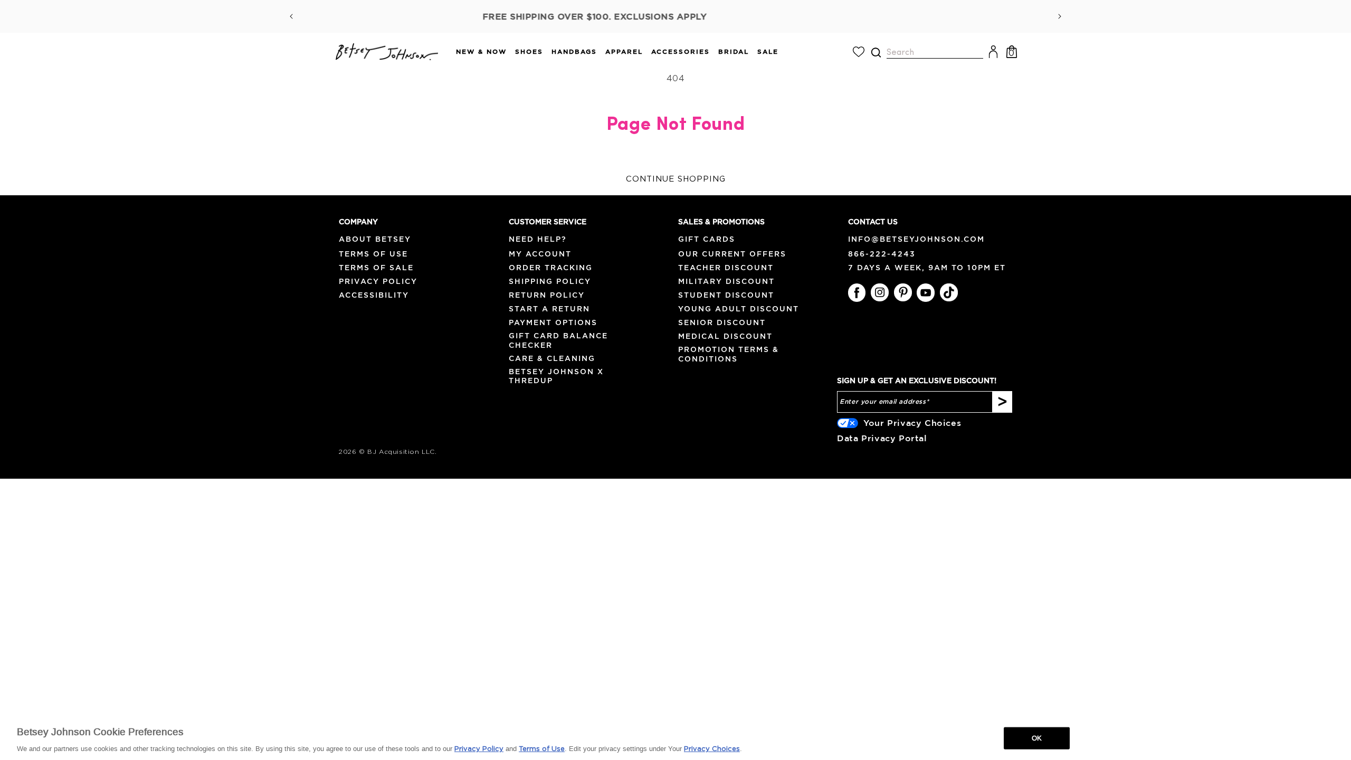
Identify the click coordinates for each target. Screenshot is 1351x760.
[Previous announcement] (291, 16)
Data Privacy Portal (882, 438)
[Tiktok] (949, 292)
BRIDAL (733, 51)
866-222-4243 (882, 254)
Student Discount (726, 295)
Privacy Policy (378, 281)
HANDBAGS (574, 51)
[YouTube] (926, 292)
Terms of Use (373, 254)
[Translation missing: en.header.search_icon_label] (876, 52)
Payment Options (553, 322)
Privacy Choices (712, 749)
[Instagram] (880, 292)
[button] (477, 52)
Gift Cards (706, 239)
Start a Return (549, 309)
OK (1037, 738)
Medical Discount (725, 336)
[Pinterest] (903, 292)
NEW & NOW (481, 51)
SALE (767, 51)
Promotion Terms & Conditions (728, 354)
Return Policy (547, 295)
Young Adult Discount (738, 309)
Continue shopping (676, 179)
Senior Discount (722, 322)
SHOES (529, 51)
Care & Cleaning (552, 358)
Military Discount (726, 281)
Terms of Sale (376, 267)
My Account (540, 254)
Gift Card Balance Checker (558, 340)
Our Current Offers (732, 254)
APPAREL (624, 51)
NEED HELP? (538, 239)
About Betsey (375, 239)
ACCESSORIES (680, 51)
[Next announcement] (1059, 16)
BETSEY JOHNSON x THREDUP (556, 376)
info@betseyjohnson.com (916, 239)
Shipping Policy (550, 281)
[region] (675, 737)
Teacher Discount (726, 267)
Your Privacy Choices (912, 422)
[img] (876, 52)
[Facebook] (857, 292)
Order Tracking (551, 267)
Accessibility (374, 295)
